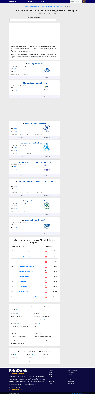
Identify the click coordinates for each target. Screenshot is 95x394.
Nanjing (50, 383)
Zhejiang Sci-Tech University (34, 201)
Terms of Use (75, 393)
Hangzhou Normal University (34, 220)
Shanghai (51, 376)
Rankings (46, 77)
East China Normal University (26, 271)
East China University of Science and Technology (30, 261)
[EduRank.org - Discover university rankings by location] (12, 1)
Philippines (71, 379)
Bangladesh (71, 381)
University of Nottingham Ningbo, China (28, 256)
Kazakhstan (71, 383)
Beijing (50, 372)
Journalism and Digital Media (48, 6)
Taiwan (70, 374)
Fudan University (22, 286)
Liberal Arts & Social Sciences (32, 6)
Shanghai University (23, 276)
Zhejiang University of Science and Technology (34, 181)
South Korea (71, 372)
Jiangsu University (23, 291)
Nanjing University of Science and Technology (30, 296)
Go (57, 20)
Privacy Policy (82, 393)
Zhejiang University (34, 64)
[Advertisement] (21, 35)
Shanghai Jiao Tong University (26, 266)
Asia (58, 6)
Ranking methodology (15, 389)
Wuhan (50, 374)
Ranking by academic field (34, 17)
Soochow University (23, 250)
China (61, 6)
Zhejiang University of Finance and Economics (34, 162)
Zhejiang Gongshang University (34, 83)
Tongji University (22, 281)
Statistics (20, 77)
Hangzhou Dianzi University (34, 124)
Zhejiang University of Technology (34, 143)
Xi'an (50, 379)
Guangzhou (51, 381)
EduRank (54, 13)
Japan (69, 376)
